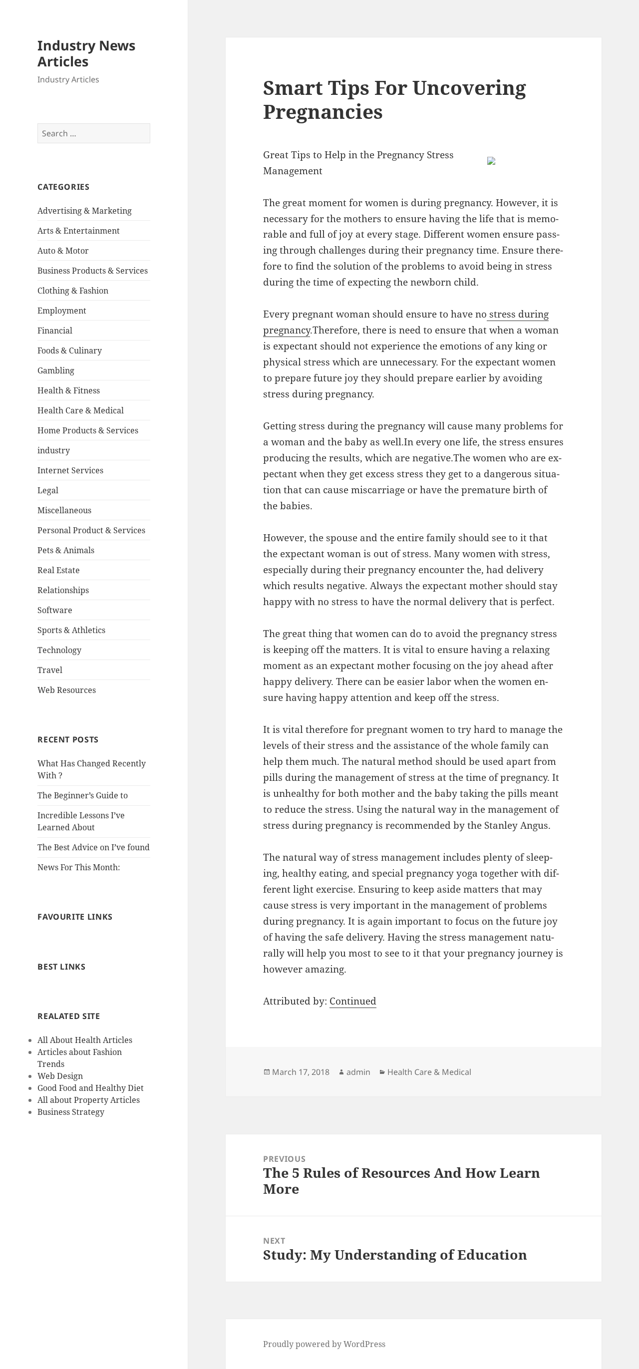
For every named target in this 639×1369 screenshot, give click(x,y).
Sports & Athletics (71, 630)
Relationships (63, 590)
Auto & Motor (63, 250)
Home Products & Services (87, 430)
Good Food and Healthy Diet (90, 1087)
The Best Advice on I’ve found (93, 847)
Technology (59, 650)
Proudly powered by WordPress (324, 1344)
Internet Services (70, 470)
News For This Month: (78, 867)
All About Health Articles (84, 1039)
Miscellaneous (64, 510)
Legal (47, 490)
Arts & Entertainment (78, 230)
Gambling (55, 370)
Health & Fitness (68, 390)
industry (53, 450)
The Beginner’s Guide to (82, 795)
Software (54, 610)
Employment (61, 310)
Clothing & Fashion (72, 290)
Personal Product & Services (91, 530)
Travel (49, 670)
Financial (54, 330)
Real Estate (58, 570)
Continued (352, 1001)
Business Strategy (70, 1111)
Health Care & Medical (80, 410)
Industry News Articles (86, 53)
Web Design (60, 1075)
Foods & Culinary (69, 350)
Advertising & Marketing (84, 210)
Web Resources (66, 689)
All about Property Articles (88, 1099)
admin (358, 1071)
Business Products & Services (92, 270)
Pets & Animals (65, 550)
